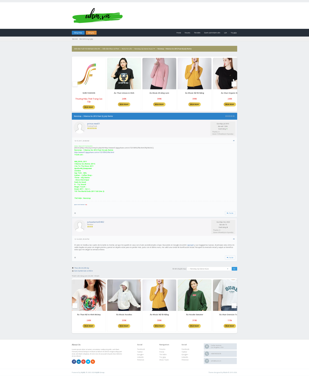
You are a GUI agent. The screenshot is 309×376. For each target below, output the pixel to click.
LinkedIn (185, 357)
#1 (234, 140)
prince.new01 (93, 123)
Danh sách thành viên (212, 33)
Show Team (164, 360)
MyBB (83, 372)
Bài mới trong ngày (86, 39)
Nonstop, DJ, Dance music (143, 49)
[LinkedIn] (79, 362)
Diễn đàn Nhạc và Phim (110, 49)
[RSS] (93, 362)
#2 (234, 239)
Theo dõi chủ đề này (81, 268)
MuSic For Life (127, 49)
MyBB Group (99, 372)
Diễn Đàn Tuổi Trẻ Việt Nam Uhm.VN (87, 49)
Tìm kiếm (197, 33)
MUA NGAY (88, 107)
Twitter (184, 352)
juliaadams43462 (95, 222)
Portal (179, 33)
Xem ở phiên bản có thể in (83, 271)
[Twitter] (88, 362)
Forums (187, 33)
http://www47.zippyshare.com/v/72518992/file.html (94, 152)
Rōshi (225, 372)
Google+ (185, 354)
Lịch (225, 33)
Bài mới (75, 39)
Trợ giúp (234, 33)
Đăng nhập (78, 33)
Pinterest (185, 360)
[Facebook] (74, 362)
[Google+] (83, 362)
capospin (190, 245)
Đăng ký (91, 33)
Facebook (185, 349)
